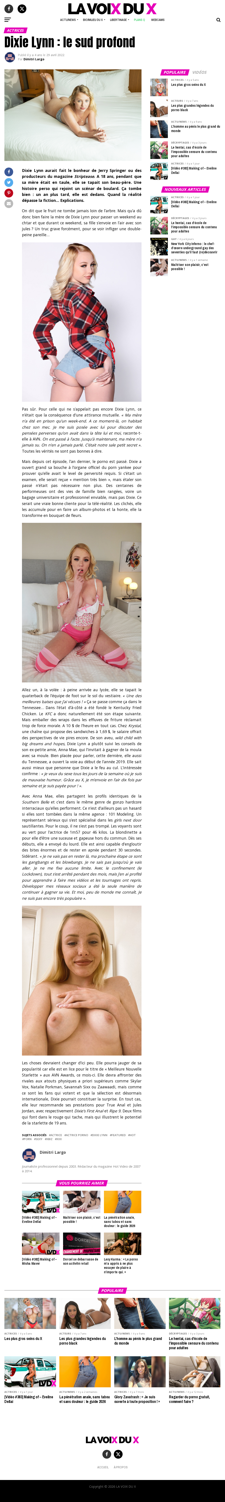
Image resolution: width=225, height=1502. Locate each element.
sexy (39, 1139)
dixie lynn (99, 1135)
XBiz (49, 1139)
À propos (121, 1467)
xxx (59, 1139)
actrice (56, 1135)
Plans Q (139, 20)
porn (28, 1139)
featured (118, 1135)
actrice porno (77, 1135)
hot (133, 1135)
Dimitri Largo (34, 59)
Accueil (103, 1467)
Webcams (158, 20)
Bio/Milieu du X (93, 20)
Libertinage (118, 20)
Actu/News (68, 20)
